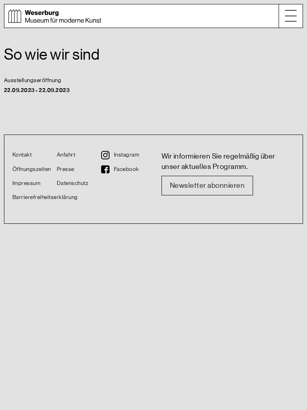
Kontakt (22, 155)
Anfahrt (66, 155)
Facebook (126, 169)
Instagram (126, 155)
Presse (65, 169)
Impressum (26, 183)
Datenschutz (72, 183)
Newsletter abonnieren (207, 185)
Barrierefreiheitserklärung (34, 197)
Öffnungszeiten (31, 169)
